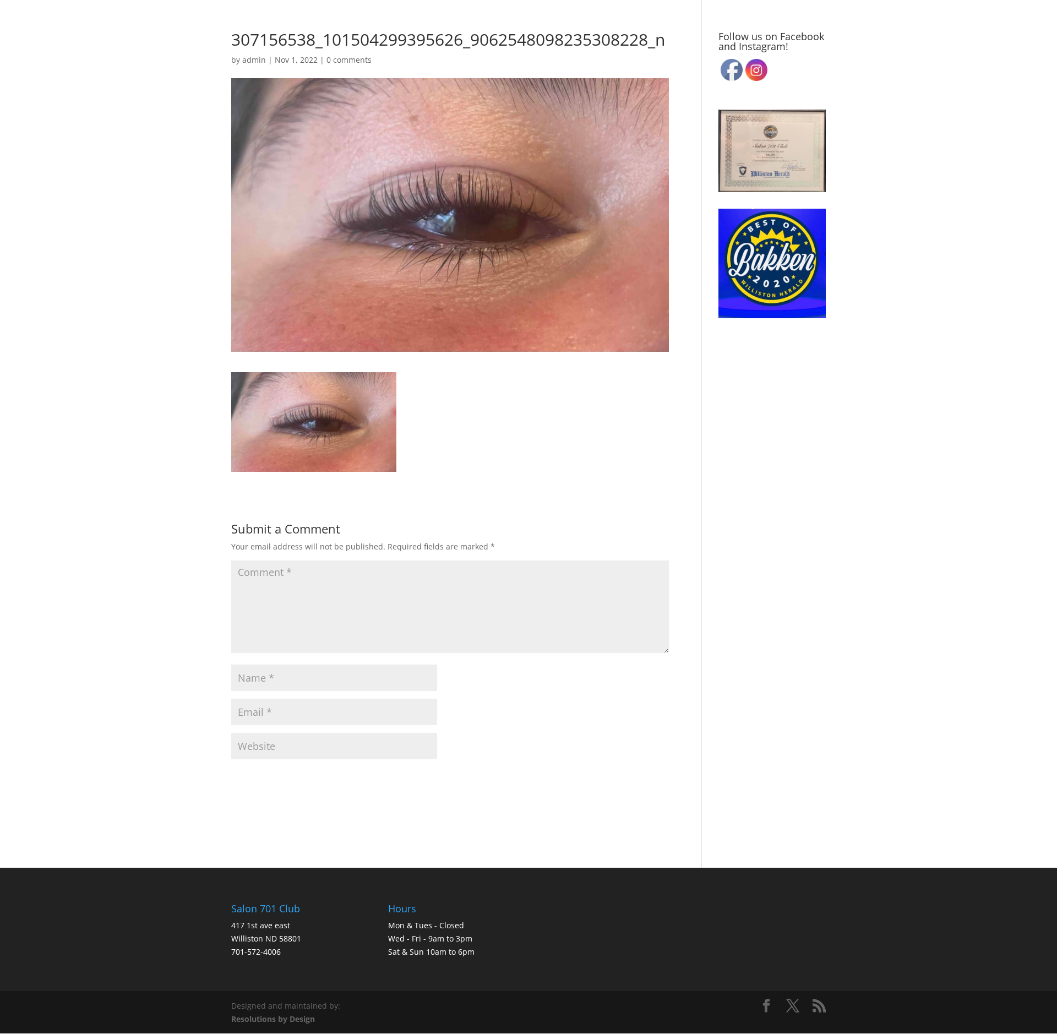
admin (254, 60)
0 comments (349, 60)
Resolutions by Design (273, 1019)
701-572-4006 (256, 951)
